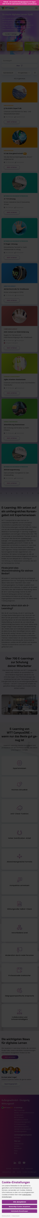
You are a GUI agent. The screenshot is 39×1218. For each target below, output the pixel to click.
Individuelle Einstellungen (19, 1211)
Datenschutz (6, 1216)
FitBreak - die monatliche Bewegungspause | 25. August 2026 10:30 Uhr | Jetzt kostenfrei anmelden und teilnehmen (19, 3)
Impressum (16, 1216)
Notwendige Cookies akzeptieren (19, 1206)
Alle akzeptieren (19, 1202)
